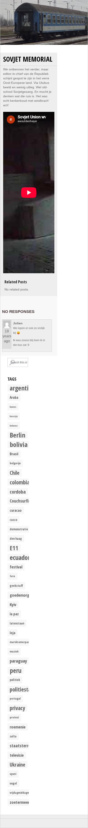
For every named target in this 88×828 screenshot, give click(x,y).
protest (14, 717)
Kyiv (13, 604)
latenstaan (17, 623)
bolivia (19, 444)
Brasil (14, 453)
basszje (14, 416)
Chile (14, 472)
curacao (16, 510)
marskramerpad (20, 642)
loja (12, 632)
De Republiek (44, 22)
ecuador (20, 557)
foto (12, 576)
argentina (22, 388)
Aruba (14, 397)
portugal (15, 698)
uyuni (13, 774)
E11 (14, 548)
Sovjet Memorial (27, 59)
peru (15, 670)
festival (16, 567)
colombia (20, 482)
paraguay (18, 661)
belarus (14, 425)
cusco (13, 520)
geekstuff (16, 586)
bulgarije (15, 463)
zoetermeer (19, 802)
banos (13, 406)
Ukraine (17, 764)
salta (13, 736)
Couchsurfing (21, 501)
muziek (14, 651)
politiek (15, 680)
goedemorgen (21, 595)
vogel (13, 783)
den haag (16, 539)
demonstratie (19, 529)
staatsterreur (22, 746)
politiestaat (23, 689)
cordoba (18, 491)
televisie (17, 755)
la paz (14, 613)
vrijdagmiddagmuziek (23, 793)
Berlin (17, 435)
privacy (17, 708)
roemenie (17, 727)
